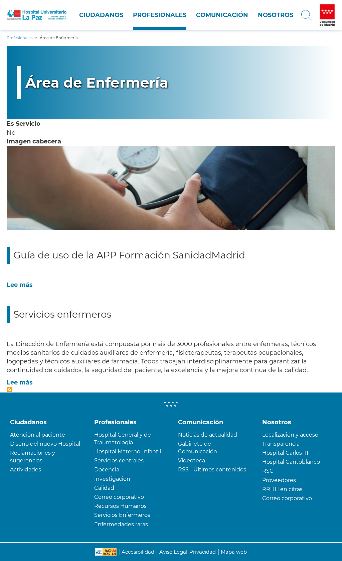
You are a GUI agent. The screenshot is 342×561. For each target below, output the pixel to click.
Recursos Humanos (120, 506)
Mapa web (234, 552)
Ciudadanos (101, 15)
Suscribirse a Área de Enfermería (9, 389)
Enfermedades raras (121, 524)
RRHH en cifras (282, 489)
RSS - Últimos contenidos (212, 469)
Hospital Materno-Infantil (127, 451)
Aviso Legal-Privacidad (187, 552)
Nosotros (275, 15)
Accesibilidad (138, 552)
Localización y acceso (290, 435)
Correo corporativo (119, 497)
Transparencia (281, 444)
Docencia (106, 469)
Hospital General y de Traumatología (122, 439)
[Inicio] (36, 14)
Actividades (25, 469)
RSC (268, 471)
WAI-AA (106, 552)
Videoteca (191, 460)
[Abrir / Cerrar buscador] (306, 15)
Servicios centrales (119, 460)
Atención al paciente (37, 435)
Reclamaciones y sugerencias (32, 457)
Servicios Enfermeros (122, 515)
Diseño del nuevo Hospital (45, 444)
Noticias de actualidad (207, 435)
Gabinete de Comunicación (197, 448)
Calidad (104, 488)
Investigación (112, 479)
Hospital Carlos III (285, 453)
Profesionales (159, 15)
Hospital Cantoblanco (291, 462)
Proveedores (279, 480)
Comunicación (222, 15)
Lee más (20, 285)
